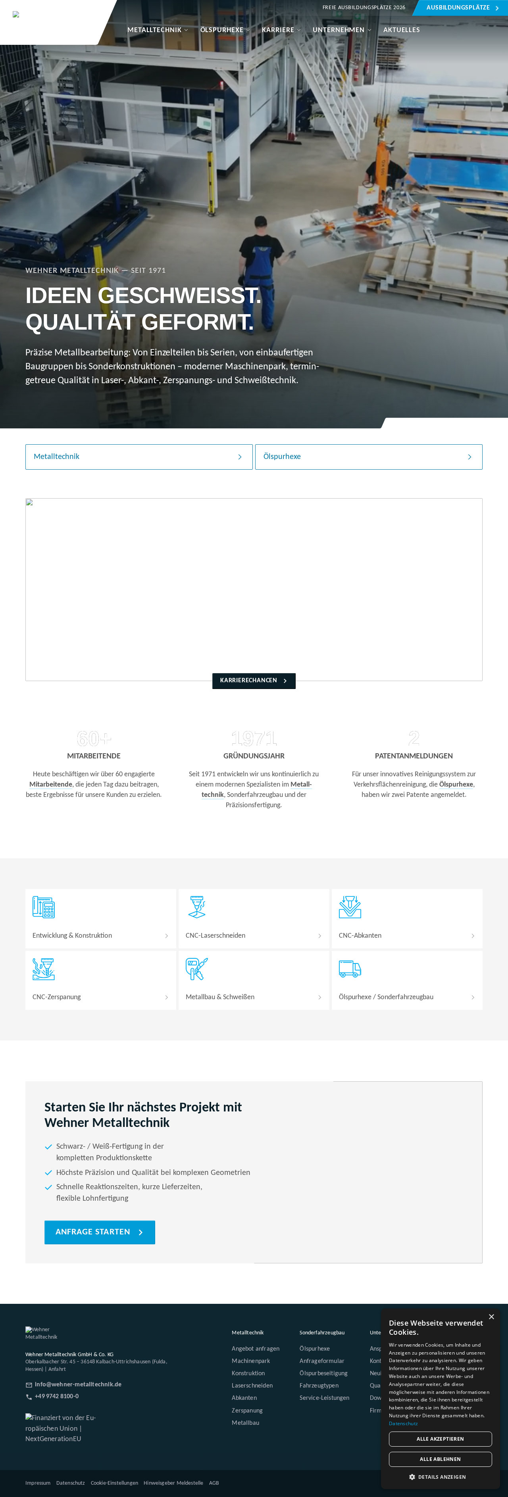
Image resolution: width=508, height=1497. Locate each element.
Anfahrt (57, 1369)
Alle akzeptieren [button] (440, 1439)
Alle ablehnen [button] (440, 1459)
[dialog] (440, 1399)
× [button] (491, 1317)
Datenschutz (403, 1423)
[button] (440, 1476)
